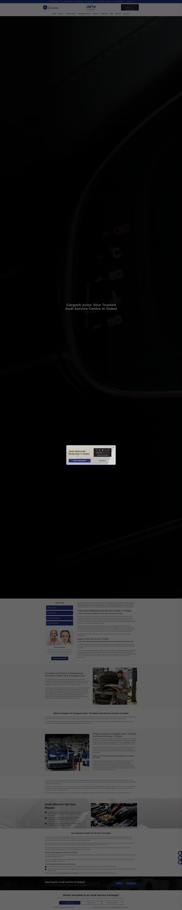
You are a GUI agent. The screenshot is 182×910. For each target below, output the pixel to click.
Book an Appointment (79, 460)
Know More (102, 460)
